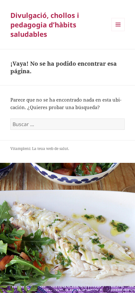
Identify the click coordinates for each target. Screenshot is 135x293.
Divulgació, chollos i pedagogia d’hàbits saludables (44, 24)
